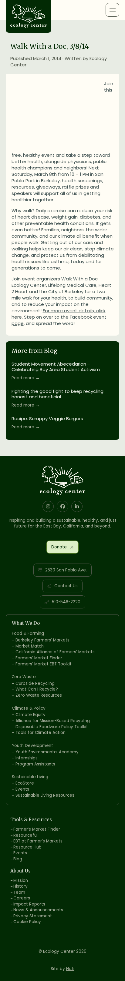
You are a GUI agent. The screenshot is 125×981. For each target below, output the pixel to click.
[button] (112, 10)
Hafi (70, 969)
